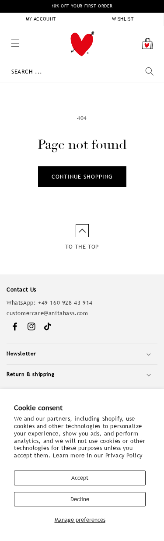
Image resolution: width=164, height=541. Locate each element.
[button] (4, 30)
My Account (41, 18)
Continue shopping (82, 176)
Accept (79, 477)
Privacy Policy (124, 455)
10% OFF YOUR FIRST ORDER (82, 6)
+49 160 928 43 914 (65, 302)
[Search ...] (149, 71)
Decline (79, 499)
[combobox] (82, 71)
